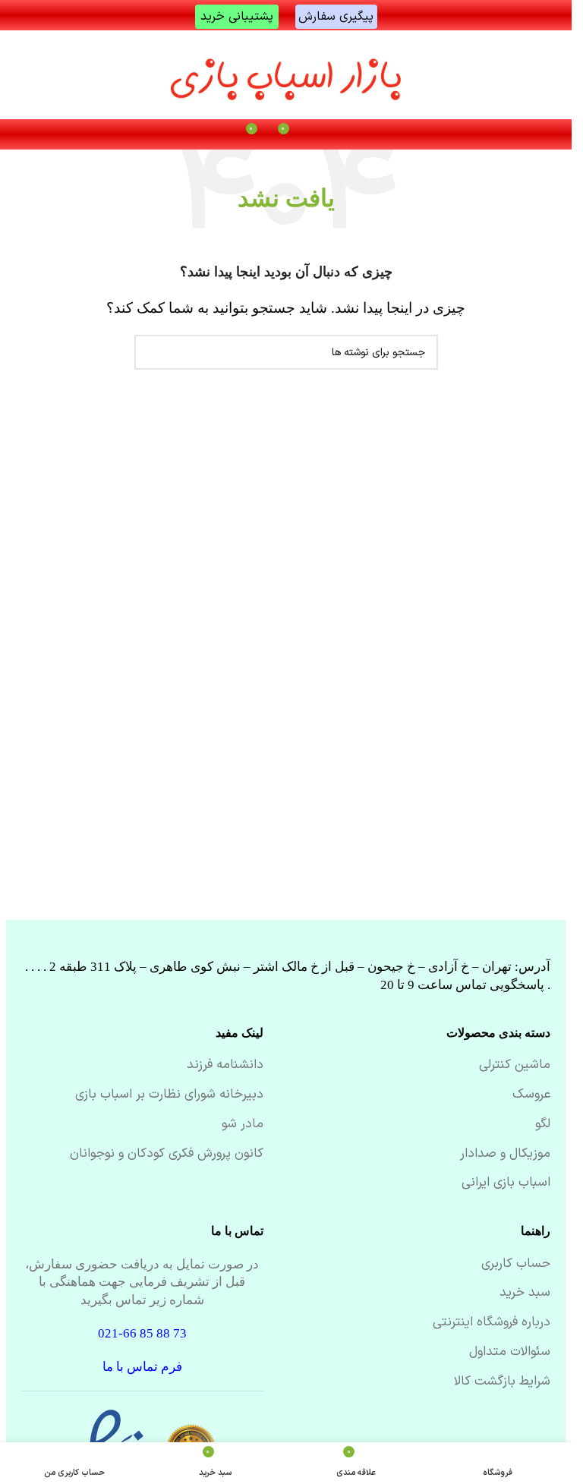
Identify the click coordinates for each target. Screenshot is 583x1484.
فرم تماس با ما (142, 1367)
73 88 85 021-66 (142, 1333)
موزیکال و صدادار (505, 1154)
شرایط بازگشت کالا (502, 1382)
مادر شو (242, 1125)
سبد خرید (524, 1293)
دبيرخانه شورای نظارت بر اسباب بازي (169, 1095)
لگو (542, 1125)
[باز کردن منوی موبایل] (318, 134)
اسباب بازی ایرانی (506, 1183)
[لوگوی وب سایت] (286, 74)
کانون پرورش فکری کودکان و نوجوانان (166, 1154)
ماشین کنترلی (514, 1066)
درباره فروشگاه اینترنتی (491, 1323)
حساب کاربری (515, 1265)
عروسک (531, 1095)
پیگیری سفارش (335, 17)
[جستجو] (151, 352)
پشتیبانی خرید (236, 17)
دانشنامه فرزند (225, 1066)
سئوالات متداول (509, 1353)
